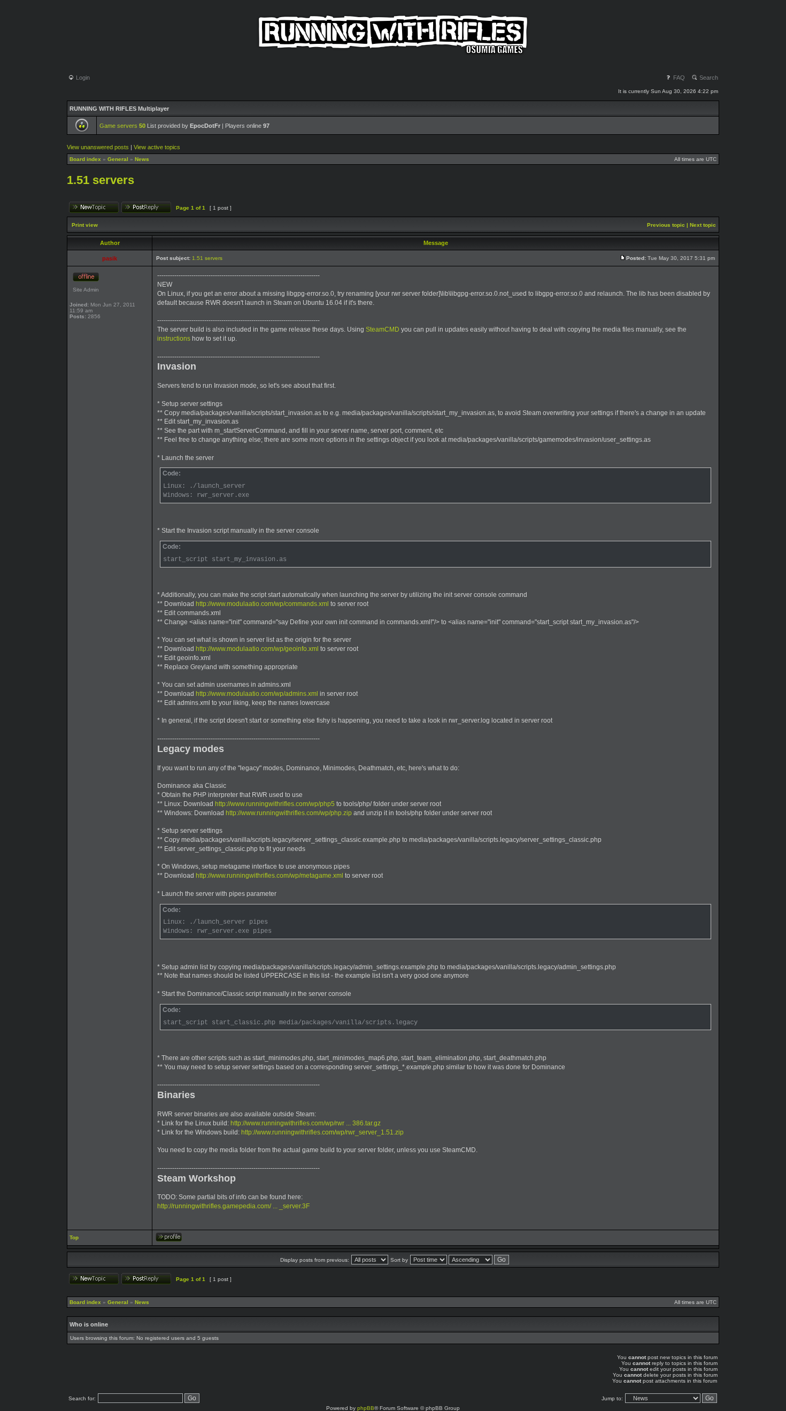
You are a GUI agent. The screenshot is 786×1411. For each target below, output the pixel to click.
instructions (173, 338)
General (117, 159)
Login (82, 77)
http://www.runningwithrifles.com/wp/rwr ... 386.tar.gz (305, 1123)
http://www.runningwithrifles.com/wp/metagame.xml (269, 875)
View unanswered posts (98, 147)
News (142, 159)
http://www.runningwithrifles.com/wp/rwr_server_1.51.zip (322, 1132)
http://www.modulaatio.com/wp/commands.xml (262, 604)
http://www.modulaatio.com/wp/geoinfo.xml (257, 649)
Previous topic (666, 225)
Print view (85, 225)
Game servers (122, 125)
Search (708, 77)
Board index (85, 159)
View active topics (157, 147)
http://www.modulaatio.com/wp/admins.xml (257, 693)
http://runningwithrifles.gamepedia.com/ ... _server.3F (233, 1206)
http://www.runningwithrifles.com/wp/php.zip (289, 813)
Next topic (703, 225)
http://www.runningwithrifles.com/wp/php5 (275, 804)
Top (74, 1237)
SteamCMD (382, 329)
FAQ (678, 77)
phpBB (365, 1408)
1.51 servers (100, 180)
